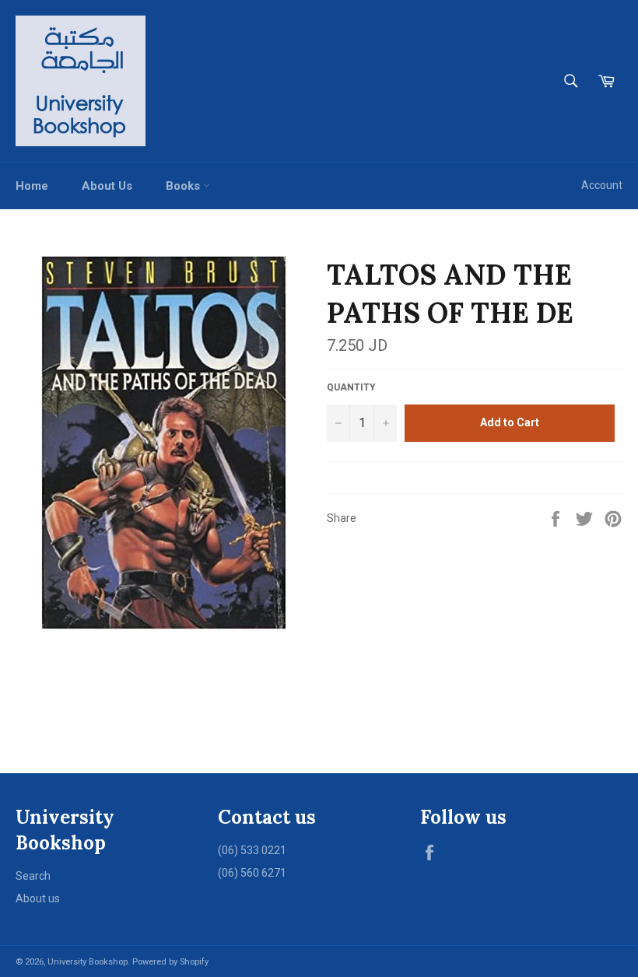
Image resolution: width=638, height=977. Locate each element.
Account (601, 185)
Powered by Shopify (170, 962)
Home (32, 186)
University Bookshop (87, 962)
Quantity (351, 387)
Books (184, 186)
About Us (107, 186)
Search (33, 876)
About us (38, 898)
